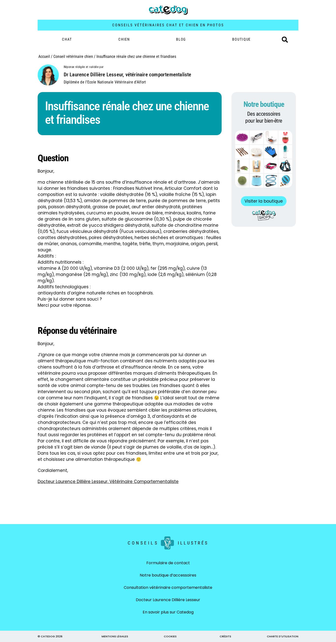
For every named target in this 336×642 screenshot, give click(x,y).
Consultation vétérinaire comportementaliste (168, 587)
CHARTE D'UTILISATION (282, 636)
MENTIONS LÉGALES (115, 636)
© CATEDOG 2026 (50, 636)
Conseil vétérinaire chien (73, 56)
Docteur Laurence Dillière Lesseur (168, 600)
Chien (124, 39)
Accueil (44, 56)
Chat (67, 39)
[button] (285, 39)
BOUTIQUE (241, 39)
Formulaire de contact (168, 563)
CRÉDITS (225, 636)
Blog (181, 39)
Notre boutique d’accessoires (168, 575)
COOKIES (170, 636)
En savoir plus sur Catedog (168, 612)
